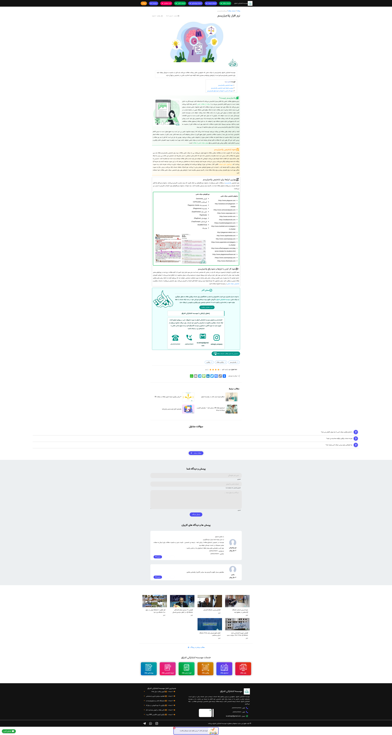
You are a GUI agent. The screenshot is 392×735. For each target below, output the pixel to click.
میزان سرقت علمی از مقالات (200, 143)
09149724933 (237, 712)
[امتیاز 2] (216, 370)
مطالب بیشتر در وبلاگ (197, 647)
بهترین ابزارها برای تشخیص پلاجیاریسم (222, 88)
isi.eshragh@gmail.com (233, 716)
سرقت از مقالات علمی (203, 104)
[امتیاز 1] (218, 370)
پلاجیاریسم (228, 183)
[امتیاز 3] (213, 370)
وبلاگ (238, 11)
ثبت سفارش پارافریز (207, 307)
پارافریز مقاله (220, 362)
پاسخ (158, 557)
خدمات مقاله (232, 11)
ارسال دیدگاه (196, 514)
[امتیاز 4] (210, 370)
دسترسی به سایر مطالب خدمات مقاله (227, 354)
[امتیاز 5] (208, 370)
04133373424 (236, 708)
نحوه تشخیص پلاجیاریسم (225, 85)
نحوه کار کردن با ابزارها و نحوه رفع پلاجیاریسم (220, 91)
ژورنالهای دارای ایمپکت (225, 164)
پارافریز (208, 362)
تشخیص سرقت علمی (233, 284)
